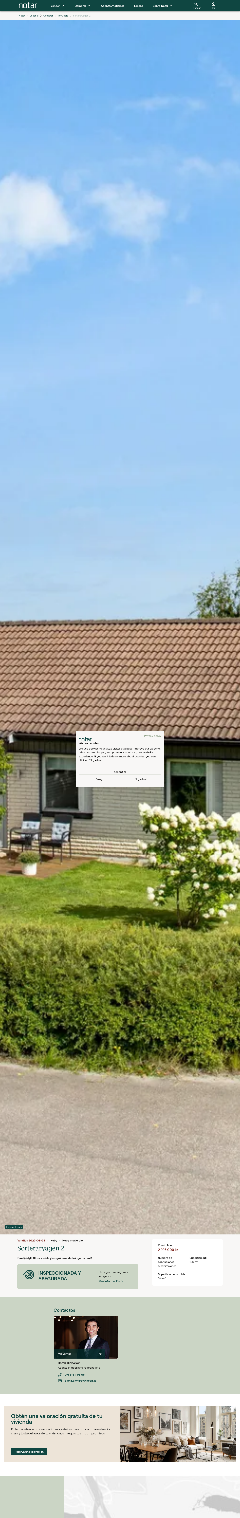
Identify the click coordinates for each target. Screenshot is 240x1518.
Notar (22, 15)
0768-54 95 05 (75, 1374)
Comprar (48, 15)
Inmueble (63, 15)
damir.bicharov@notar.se (80, 1380)
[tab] (28, 5)
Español (34, 15)
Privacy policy (152, 735)
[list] (88, 1378)
